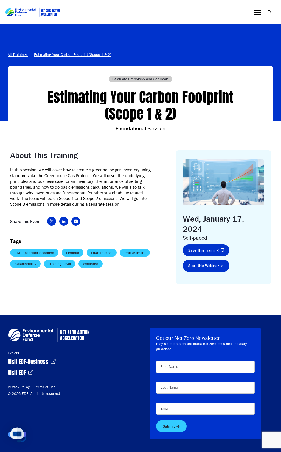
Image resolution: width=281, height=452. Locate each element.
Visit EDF (17, 372)
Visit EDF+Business (29, 361)
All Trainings (18, 54)
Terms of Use (44, 386)
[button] (17, 435)
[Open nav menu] (257, 12)
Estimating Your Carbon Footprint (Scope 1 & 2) (72, 54)
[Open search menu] (269, 12)
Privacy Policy (19, 386)
